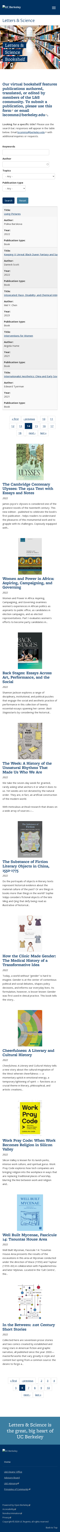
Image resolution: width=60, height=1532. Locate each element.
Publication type (12, 182)
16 (45, 426)
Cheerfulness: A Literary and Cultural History (28, 1052)
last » (44, 433)
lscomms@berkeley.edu (24, 114)
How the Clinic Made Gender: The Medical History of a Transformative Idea (29, 960)
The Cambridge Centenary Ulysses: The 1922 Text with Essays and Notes (27, 488)
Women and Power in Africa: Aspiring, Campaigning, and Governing (28, 583)
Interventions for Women (18, 335)
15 (37, 426)
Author (6, 158)
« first (16, 419)
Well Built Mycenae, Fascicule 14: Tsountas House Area (29, 1237)
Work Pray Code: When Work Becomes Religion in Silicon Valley (29, 1145)
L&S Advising (11, 1483)
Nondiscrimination (12, 1513)
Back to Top (52, 1527)
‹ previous (30, 419)
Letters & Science (18, 20)
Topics (6, 170)
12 (13, 426)
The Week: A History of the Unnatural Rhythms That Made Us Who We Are (27, 768)
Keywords (8, 146)
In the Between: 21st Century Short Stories (28, 1327)
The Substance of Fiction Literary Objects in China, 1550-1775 (25, 866)
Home (7, 1461)
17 (53, 426)
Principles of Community (17, 1489)
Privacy (6, 1517)
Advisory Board (12, 1477)
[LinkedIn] (12, 1456)
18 (21, 433)
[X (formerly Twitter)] (5, 1456)
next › (33, 433)
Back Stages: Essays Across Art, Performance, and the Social (27, 677)
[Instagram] (18, 1456)
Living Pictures (12, 213)
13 (21, 426)
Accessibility (9, 1509)
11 (52, 419)
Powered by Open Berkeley (16, 1505)
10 (45, 419)
